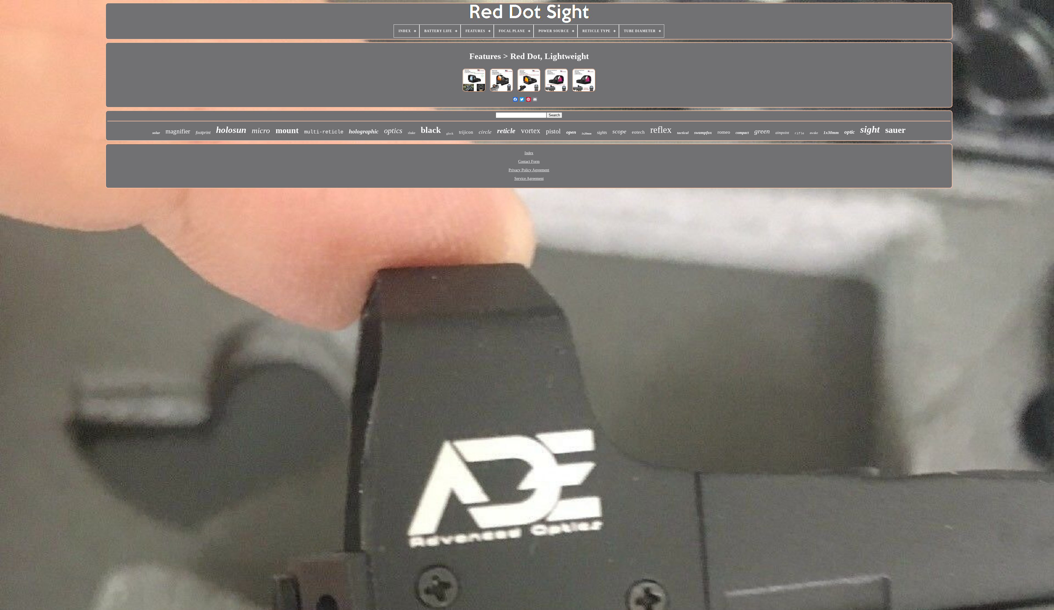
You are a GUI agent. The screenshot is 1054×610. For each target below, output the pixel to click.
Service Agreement (529, 179)
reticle (506, 131)
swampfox (703, 132)
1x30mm (831, 132)
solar (156, 133)
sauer (895, 130)
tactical (683, 133)
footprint (203, 132)
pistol (553, 131)
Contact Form (529, 162)
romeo (723, 132)
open (571, 132)
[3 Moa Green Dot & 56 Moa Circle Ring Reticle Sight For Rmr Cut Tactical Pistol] (474, 92)
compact (742, 133)
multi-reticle (323, 132)
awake (814, 133)
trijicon (466, 132)
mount (287, 130)
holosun (231, 130)
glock (449, 133)
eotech (638, 132)
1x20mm (587, 133)
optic (849, 132)
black (431, 130)
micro (261, 130)
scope (619, 131)
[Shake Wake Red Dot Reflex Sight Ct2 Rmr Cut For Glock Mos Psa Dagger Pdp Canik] (501, 92)
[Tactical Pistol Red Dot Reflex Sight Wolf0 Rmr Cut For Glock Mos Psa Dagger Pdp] (556, 92)
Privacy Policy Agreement (529, 170)
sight (870, 129)
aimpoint (782, 133)
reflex (661, 130)
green (762, 131)
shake (411, 133)
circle (485, 131)
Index (529, 153)
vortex (530, 131)
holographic (364, 131)
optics (393, 130)
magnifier (178, 131)
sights (602, 132)
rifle (799, 133)
